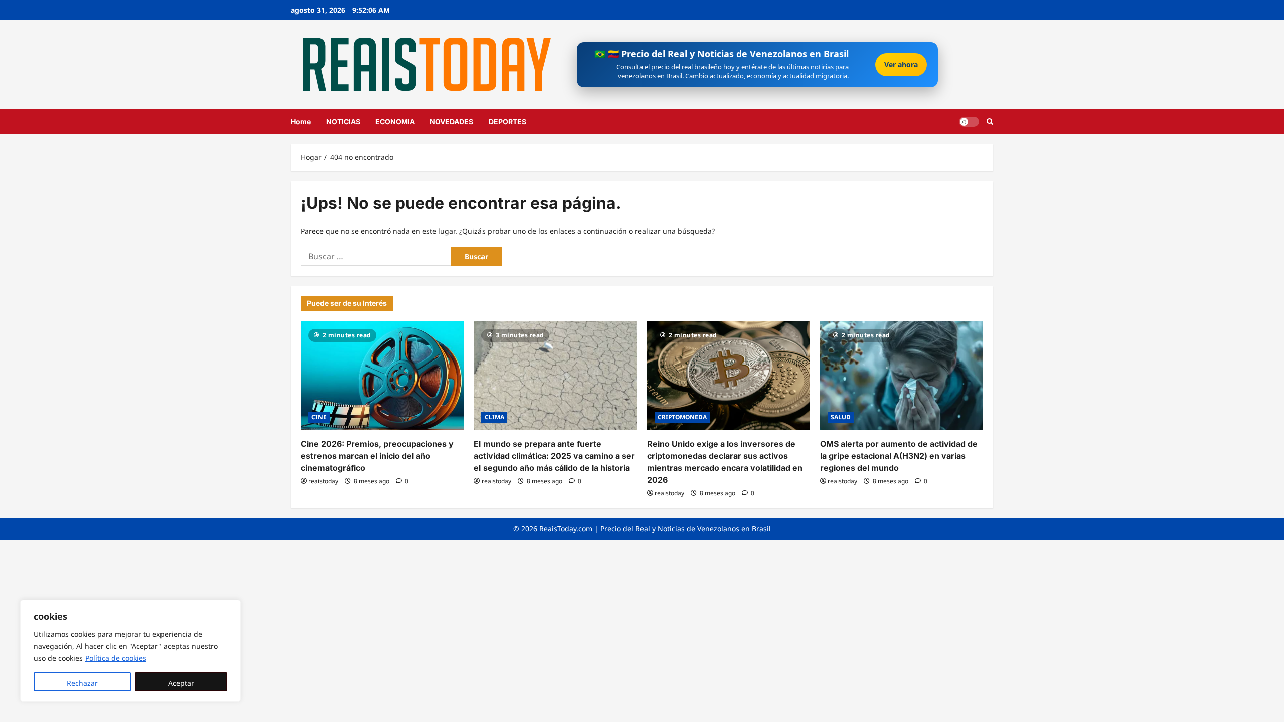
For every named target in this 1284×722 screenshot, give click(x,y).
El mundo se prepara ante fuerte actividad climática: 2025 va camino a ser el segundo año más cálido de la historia (554, 456)
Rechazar (82, 683)
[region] (130, 651)
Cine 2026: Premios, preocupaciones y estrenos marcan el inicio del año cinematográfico (377, 456)
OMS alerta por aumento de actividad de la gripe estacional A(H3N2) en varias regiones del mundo (899, 456)
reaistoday (323, 481)
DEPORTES (507, 121)
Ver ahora (901, 64)
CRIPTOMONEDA (682, 417)
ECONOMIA (395, 121)
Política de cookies (115, 658)
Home (301, 121)
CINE (319, 417)
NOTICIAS (343, 121)
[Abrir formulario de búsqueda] (990, 121)
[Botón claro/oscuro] (969, 121)
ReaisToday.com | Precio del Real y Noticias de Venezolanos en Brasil (655, 528)
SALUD (841, 417)
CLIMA (494, 417)
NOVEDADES (451, 121)
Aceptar (181, 683)
